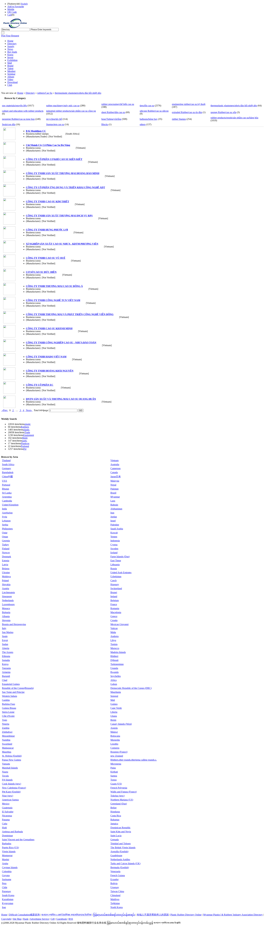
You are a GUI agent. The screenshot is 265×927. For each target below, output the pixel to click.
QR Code (12, 12)
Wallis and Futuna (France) (123, 791)
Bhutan (5, 488)
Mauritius (6, 752)
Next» (29, 410)
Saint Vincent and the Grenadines (18, 839)
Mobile (10, 9)
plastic (28, 424)
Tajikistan (115, 903)
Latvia (5, 564)
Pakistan (114, 488)
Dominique (7, 835)
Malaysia (114, 481)
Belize (113, 807)
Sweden (114, 548)
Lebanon (6, 520)
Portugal (25, 446)
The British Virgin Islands (122, 847)
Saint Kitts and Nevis (120, 831)
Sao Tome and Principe (13, 692)
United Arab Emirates (120, 572)
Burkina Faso (8, 704)
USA (4, 481)
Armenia (6, 672)
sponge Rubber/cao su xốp (223, 112)
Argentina (7, 496)
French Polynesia (118, 787)
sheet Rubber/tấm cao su (113, 112)
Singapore (7, 596)
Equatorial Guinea (11, 684)
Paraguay (6, 891)
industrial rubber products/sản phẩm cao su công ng (71, 111)
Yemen (113, 536)
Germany (6, 468)
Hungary (114, 584)
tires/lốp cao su (147, 105)
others (143, 124)
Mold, (25, 438)
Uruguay (114, 887)
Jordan (113, 516)
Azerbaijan (7, 512)
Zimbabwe (7, 732)
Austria (5, 588)
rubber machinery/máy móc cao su (62, 105)
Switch (24, 3)
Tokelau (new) (117, 795)
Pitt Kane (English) (11, 791)
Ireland (113, 596)
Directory (30, 93)
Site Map (17, 919)
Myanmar (115, 496)
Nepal (113, 485)
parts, (24, 440)
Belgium (114, 600)
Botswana (115, 736)
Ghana (113, 716)
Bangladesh (7, 472)
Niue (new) (7, 795)
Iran (112, 512)
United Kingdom (10, 504)
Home (20, 93)
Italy (4, 628)
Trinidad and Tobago (120, 843)
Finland (5, 548)
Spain (5, 636)
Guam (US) (116, 783)
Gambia (6, 700)
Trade (27, 432)
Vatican (114, 628)
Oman (5, 536)
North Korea (116, 907)
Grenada (114, 839)
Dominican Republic (120, 827)
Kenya (5, 664)
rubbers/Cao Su (44, 93)
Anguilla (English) (119, 851)
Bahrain (114, 504)
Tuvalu (5, 775)
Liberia (113, 712)
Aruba (5, 863)
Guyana (6, 875)
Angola (114, 728)
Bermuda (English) (119, 867)
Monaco (6, 608)
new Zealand (116, 756)
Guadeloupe (116, 855)
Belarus (5, 568)
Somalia (6, 660)
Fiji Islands (7, 779)
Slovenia (6, 620)
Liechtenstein (8, 592)
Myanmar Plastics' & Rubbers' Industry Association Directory (233, 914)
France (113, 604)
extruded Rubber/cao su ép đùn (187, 112)
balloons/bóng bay (148, 119)
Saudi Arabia (116, 528)
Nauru (5, 771)
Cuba (4, 823)
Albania (6, 616)
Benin (113, 720)
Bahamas (114, 819)
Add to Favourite (15, 6)
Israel (113, 520)
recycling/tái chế (54, 119)
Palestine (114, 524)
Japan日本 (115, 476)
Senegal (114, 696)
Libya (113, 640)
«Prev (4, 410)
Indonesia (115, 540)
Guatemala (7, 807)
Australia (114, 464)
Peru (4, 883)
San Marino (7, 632)
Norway (6, 552)
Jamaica (114, 823)
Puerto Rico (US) (10, 847)
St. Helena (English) (12, 756)
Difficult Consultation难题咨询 (24, 914)
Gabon (113, 684)
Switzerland (116, 588)
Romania (114, 608)
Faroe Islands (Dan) (120, 556)
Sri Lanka (7, 492)
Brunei (113, 592)
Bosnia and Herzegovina (14, 624)
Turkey (5, 544)
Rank (25, 919)
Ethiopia (6, 656)
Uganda (114, 668)
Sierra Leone (8, 712)
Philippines (7, 528)
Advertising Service (39, 919)
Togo (4, 720)
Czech (113, 580)
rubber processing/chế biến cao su (117, 104)
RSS (71, 919)
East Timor (115, 560)
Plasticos (25, 443)
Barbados (6, 843)
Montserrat (7, 855)
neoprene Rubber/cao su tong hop (18, 119)
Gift (53, 919)
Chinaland (115, 895)
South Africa (8, 464)
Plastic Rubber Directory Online (186, 914)
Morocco (114, 648)
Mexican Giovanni (119, 624)
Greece (113, 616)
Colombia (7, 871)
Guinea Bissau (9, 708)
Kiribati (114, 771)
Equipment (28, 435)
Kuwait (114, 532)
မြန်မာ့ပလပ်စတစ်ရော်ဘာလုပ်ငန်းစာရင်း (114, 914)
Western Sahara (9, 696)
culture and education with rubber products (22, 111)
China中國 (7, 476)
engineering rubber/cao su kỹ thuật (188, 104)
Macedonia (115, 612)
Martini (5, 859)
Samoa (113, 775)
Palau (113, 767)
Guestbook (61, 919)
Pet (24, 449)
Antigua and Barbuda (12, 831)
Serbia (5, 524)
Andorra (114, 636)
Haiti (4, 827)
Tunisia (113, 644)
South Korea (8, 895)
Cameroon (115, 468)
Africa (113, 680)
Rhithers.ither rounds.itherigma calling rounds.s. (133, 760)
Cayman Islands (9, 867)
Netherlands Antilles (120, 859)
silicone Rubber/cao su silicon (154, 111)
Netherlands (8, 600)
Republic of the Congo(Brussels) (18, 688)
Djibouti (114, 660)
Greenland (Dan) (118, 803)
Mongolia (115, 740)
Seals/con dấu (8, 124)
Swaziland (7, 744)
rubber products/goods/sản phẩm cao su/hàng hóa (234, 117)
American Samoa (10, 799)
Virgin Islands (8, 851)
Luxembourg (8, 604)
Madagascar (8, 748)
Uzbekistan (115, 576)
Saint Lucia (115, 835)
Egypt (5, 640)
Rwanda (114, 672)
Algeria (5, 648)
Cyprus (113, 544)
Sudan (5, 644)
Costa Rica (115, 815)
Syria (4, 516)
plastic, (26, 429)
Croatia (113, 620)
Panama (6, 819)
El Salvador (7, 811)
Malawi (114, 732)
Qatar (4, 532)
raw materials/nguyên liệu (14, 105)
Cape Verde (116, 708)
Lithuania (115, 564)
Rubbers (25, 427)
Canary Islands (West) (121, 724)
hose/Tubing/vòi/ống (111, 119)
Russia (113, 568)
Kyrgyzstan (7, 903)
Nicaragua (7, 815)
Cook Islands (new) (11, 783)
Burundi (6, 676)
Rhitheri (114, 656)
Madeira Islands (118, 652)
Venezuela (115, 871)
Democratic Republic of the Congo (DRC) (131, 688)
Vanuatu (6, 764)
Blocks (104, 124)
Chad (4, 680)
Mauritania (115, 692)
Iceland (113, 552)
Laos (112, 500)
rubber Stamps (179, 119)
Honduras (115, 811)
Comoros (114, 748)
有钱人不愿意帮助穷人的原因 (153, 914)
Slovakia (6, 584)
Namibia (6, 740)
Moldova (6, 576)
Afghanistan (116, 508)
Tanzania (6, 668)
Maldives (114, 899)
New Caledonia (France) (14, 787)
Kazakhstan (7, 899)
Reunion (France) (118, 752)
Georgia (6, 540)
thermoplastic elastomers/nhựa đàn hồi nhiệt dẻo (78, 93)
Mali (112, 700)
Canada (114, 472)
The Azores (7, 652)
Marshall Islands (10, 767)
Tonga (113, 779)
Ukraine (6, 572)
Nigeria (5, 724)
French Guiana (117, 875)
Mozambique (8, 736)
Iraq (4, 907)
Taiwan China (117, 891)
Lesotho (114, 744)
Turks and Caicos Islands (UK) (125, 863)
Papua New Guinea (11, 760)
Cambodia (7, 500)
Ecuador (114, 879)
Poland (5, 580)
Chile (4, 887)
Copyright (6, 919)
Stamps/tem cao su (55, 124)
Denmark (6, 556)
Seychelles (115, 676)
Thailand (6, 460)
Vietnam (114, 460)
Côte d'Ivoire (8, 716)
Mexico (5, 803)
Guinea (113, 704)
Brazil (113, 492)
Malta (113, 632)
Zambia (5, 728)
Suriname (6, 879)
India (4, 508)
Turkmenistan (117, 664)
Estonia (5, 560)
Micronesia (115, 764)
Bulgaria (6, 612)
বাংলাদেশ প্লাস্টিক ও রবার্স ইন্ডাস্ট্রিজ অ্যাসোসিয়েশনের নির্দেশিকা (66, 914)
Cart (9, 14)
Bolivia (113, 883)
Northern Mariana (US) (121, 799)
